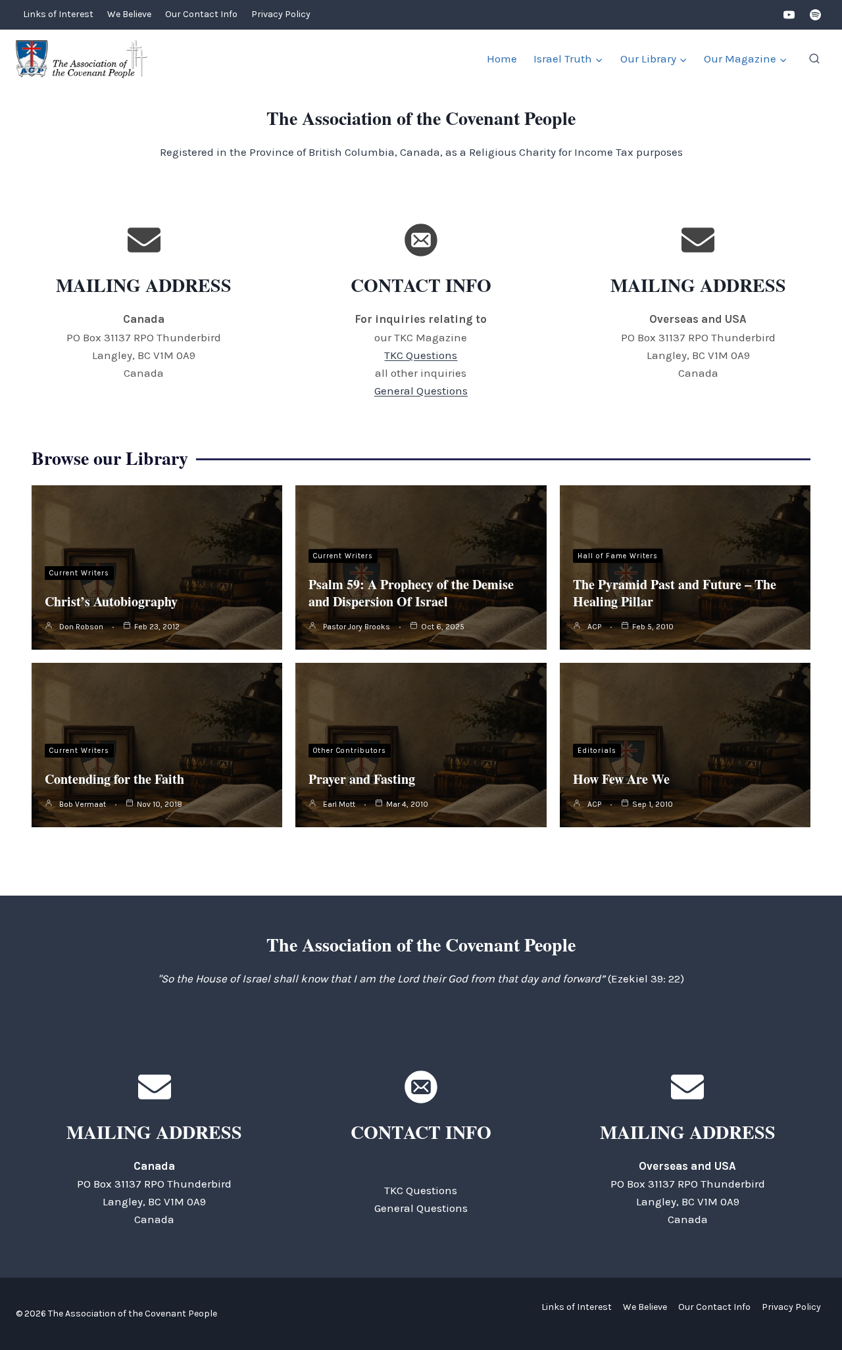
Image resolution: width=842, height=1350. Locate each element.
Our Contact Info (201, 14)
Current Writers (79, 573)
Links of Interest (58, 14)
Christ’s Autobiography (111, 601)
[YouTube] (789, 15)
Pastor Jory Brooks (356, 626)
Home (502, 58)
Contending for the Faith (114, 778)
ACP (594, 626)
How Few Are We (621, 778)
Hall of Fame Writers (618, 556)
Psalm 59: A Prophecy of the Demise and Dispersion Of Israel (411, 593)
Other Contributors (349, 750)
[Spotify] (815, 15)
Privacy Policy (280, 14)
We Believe (129, 14)
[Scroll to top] (808, 1310)
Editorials (597, 750)
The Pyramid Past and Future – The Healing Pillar (674, 593)
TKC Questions (420, 355)
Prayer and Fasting (362, 778)
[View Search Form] (814, 59)
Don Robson (81, 626)
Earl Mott (339, 804)
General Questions (421, 390)
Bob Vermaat (82, 804)
